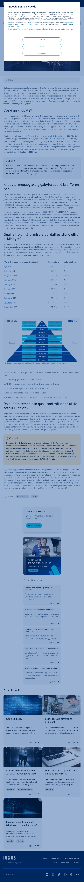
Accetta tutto (69, 14)
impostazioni (62, 20)
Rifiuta (17, 26)
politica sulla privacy (30, 24)
